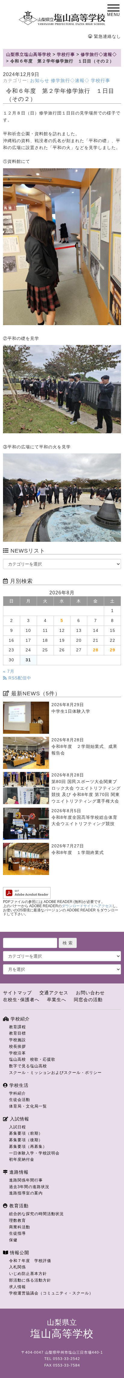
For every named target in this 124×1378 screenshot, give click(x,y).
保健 (13, 1240)
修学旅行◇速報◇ (70, 80)
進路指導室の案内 (26, 1193)
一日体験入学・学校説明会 (34, 1153)
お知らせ (39, 80)
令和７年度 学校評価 (30, 1260)
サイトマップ (17, 992)
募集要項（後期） (26, 1140)
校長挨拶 (17, 1046)
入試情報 (18, 1118)
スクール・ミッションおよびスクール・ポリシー (55, 1072)
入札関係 (17, 1267)
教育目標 (17, 1033)
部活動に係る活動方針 (30, 1280)
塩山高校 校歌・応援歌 (32, 1059)
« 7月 (8, 671)
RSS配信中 (19, 678)
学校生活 (18, 1085)
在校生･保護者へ (21, 999)
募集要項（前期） (26, 1133)
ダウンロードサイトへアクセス (87, 906)
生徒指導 (17, 1233)
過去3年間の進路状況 (29, 1186)
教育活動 (18, 1205)
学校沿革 (17, 1053)
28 (95, 650)
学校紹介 (19, 1018)
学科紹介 (17, 1093)
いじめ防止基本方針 (28, 1273)
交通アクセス (53, 992)
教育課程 (17, 1027)
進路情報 (18, 1172)
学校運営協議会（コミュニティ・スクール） (51, 1293)
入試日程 (17, 1127)
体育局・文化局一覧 (28, 1106)
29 (112, 650)
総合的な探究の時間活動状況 (36, 1214)
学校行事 (100, 80)
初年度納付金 (21, 1159)
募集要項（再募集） (28, 1146)
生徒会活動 (19, 1099)
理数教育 (17, 1220)
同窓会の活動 (88, 999)
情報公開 (18, 1252)
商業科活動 (19, 1227)
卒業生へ (56, 999)
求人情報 (17, 1287)
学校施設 (17, 1040)
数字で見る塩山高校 (28, 1066)
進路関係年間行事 (26, 1180)
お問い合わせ (90, 992)
